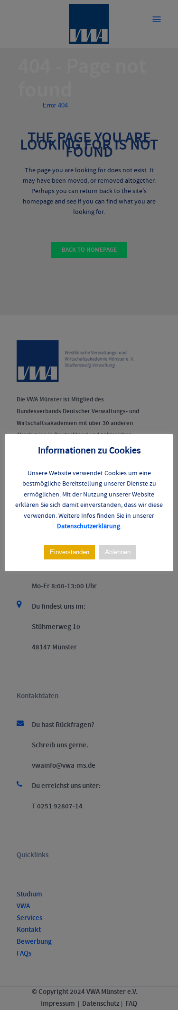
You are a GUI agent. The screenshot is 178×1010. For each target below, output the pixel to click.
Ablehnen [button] (118, 552)
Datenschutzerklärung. (89, 526)
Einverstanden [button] (69, 552)
